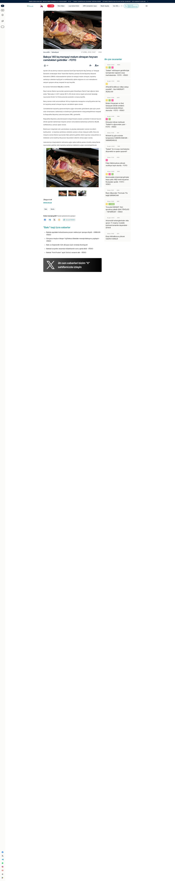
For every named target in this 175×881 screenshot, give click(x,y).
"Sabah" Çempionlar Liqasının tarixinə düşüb (65, 1)
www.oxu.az (47, 202)
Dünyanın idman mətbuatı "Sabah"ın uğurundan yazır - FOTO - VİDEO (116, 124)
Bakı (45, 209)
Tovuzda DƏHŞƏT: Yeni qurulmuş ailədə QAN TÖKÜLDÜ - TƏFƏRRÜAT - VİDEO (117, 209)
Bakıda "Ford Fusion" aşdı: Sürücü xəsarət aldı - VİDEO (66, 252)
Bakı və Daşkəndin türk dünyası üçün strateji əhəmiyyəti (67, 245)
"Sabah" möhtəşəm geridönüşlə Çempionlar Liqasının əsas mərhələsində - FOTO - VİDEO (117, 72)
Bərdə (52, 209)
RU (2, 10)
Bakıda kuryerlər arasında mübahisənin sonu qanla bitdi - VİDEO (69, 249)
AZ (2, 5)
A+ (97, 65)
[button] (122, 6)
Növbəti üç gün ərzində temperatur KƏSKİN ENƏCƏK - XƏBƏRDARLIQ (117, 138)
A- (90, 65)
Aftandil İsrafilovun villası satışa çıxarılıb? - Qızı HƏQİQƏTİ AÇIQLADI (102, 1)
